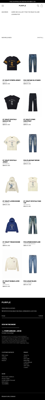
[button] (38, 5)
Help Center (5, 355)
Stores (25, 357)
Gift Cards (26, 365)
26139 (19, 331)
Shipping (4, 358)
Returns (4, 360)
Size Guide (26, 358)
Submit (41, 316)
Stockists (26, 364)
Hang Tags (26, 360)
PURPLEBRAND (10, 331)
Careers (26, 367)
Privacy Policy (22, 342)
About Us (26, 355)
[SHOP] (3, 6)
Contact (4, 357)
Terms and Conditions (8, 376)
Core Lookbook (28, 362)
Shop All (40, 37)
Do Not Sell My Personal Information (8, 381)
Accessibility (5, 384)
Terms (27, 342)
